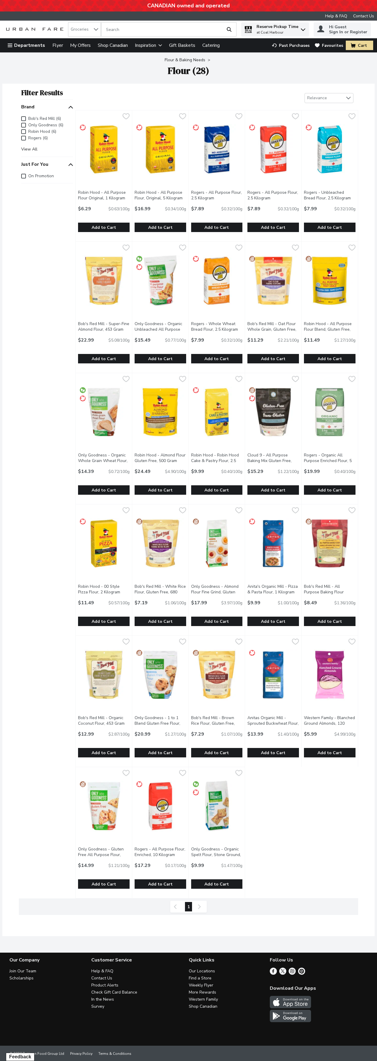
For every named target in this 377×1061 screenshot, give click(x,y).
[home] (36, 29)
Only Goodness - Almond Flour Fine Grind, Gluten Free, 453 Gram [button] (217, 592)
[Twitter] (282, 973)
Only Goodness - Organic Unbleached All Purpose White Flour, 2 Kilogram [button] (160, 329)
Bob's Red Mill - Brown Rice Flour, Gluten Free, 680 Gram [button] (217, 723)
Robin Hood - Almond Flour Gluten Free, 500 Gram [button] (160, 458)
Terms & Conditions (114, 1053)
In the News (102, 999)
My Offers (80, 45)
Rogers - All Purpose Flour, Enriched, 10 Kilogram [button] (160, 852)
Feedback (20, 1056)
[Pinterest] (301, 973)
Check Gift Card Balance (114, 992)
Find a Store (200, 978)
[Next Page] (200, 906)
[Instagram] (292, 973)
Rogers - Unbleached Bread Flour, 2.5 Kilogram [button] (329, 195)
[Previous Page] (176, 906)
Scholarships (21, 978)
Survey (97, 1006)
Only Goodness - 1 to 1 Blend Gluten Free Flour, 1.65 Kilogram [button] (160, 723)
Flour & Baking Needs (185, 60)
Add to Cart (104, 227)
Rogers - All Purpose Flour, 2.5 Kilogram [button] (217, 195)
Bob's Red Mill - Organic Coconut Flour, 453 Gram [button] (104, 720)
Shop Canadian (113, 45)
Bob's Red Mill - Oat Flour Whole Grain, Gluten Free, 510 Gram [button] (273, 329)
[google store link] (290, 1020)
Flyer (57, 45)
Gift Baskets (182, 45)
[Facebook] (273, 973)
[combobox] (84, 29)
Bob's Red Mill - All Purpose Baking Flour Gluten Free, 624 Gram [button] (329, 592)
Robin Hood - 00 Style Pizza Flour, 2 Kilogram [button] (104, 589)
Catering (211, 45)
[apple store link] (290, 1007)
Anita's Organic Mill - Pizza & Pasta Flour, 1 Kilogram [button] (273, 589)
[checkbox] (126, 117)
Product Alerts (104, 985)
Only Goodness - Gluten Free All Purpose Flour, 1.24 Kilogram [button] (104, 854)
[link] (290, 45)
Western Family (203, 999)
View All (29, 149)
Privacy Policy (81, 1053)
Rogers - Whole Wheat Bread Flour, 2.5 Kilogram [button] (217, 326)
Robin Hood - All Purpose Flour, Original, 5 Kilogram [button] (160, 195)
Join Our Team (22, 971)
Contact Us (363, 16)
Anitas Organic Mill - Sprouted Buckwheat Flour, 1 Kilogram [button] (273, 723)
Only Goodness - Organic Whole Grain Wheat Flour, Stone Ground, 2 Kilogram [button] (104, 460)
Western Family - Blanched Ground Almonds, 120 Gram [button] (329, 723)
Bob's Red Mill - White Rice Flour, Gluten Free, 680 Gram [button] (160, 592)
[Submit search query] (229, 29)
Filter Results (42, 92)
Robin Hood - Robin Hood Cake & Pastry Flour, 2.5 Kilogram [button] (217, 460)
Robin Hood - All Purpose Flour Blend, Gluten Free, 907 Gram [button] (329, 329)
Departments (29, 45)
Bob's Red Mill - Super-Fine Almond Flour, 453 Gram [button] (104, 326)
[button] (303, 28)
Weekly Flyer (201, 985)
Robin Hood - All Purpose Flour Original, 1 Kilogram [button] (104, 195)
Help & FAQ (336, 16)
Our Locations (202, 971)
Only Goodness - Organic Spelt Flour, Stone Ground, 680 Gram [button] (217, 854)
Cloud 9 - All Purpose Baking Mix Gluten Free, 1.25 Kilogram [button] (273, 460)
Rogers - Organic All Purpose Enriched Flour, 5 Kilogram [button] (329, 460)
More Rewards (202, 992)
